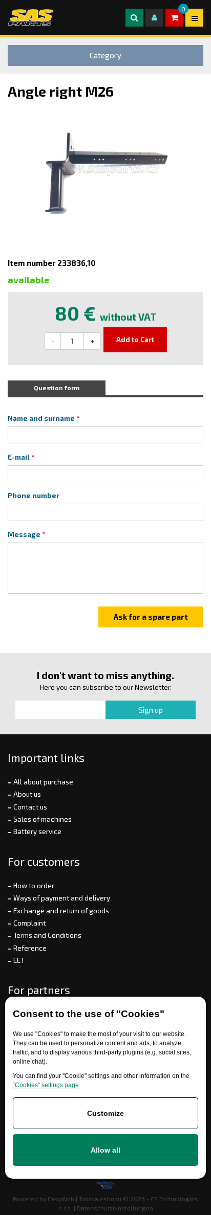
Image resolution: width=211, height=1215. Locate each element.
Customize (105, 1113)
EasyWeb (61, 1198)
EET (19, 960)
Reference (30, 948)
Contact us (30, 807)
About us (27, 794)
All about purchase (43, 782)
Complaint (29, 923)
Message (24, 534)
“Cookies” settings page (46, 1085)
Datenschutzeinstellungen (115, 1207)
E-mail (19, 457)
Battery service (37, 831)
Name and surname (41, 418)
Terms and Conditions (47, 935)
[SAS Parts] (31, 17)
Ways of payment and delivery (61, 898)
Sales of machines (42, 819)
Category (105, 55)
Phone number (33, 495)
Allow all (105, 1150)
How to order (33, 886)
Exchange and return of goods (61, 911)
